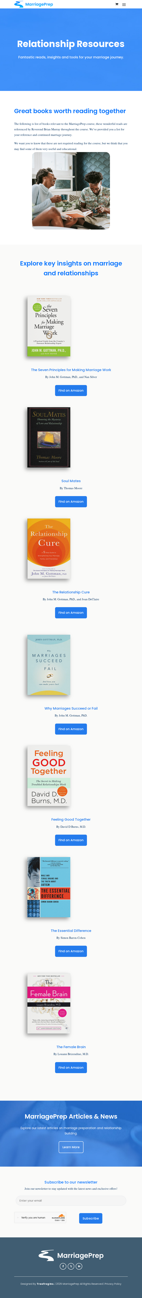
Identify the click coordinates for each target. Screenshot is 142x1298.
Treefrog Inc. (45, 1284)
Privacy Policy (113, 1284)
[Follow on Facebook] (63, 1266)
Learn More (71, 1147)
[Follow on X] (71, 1266)
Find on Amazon (71, 390)
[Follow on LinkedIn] (79, 1266)
